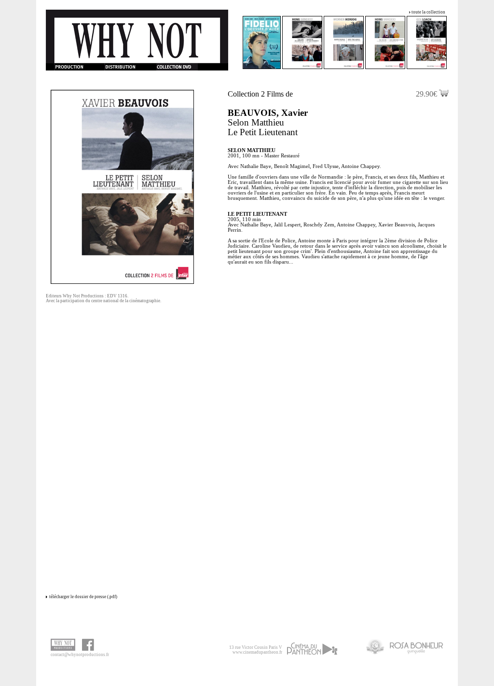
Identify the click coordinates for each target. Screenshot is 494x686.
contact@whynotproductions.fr (80, 654)
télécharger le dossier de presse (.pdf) (83, 596)
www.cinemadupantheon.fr (257, 652)
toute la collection (428, 12)
